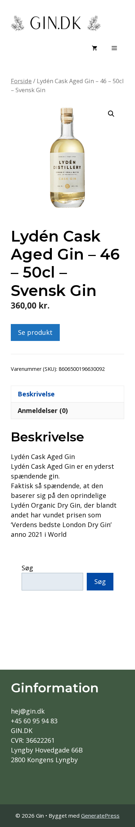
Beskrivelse (36, 394)
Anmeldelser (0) (43, 410)
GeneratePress (100, 815)
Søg (27, 567)
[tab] (67, 394)
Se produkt (35, 332)
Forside (21, 81)
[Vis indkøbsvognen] (94, 48)
